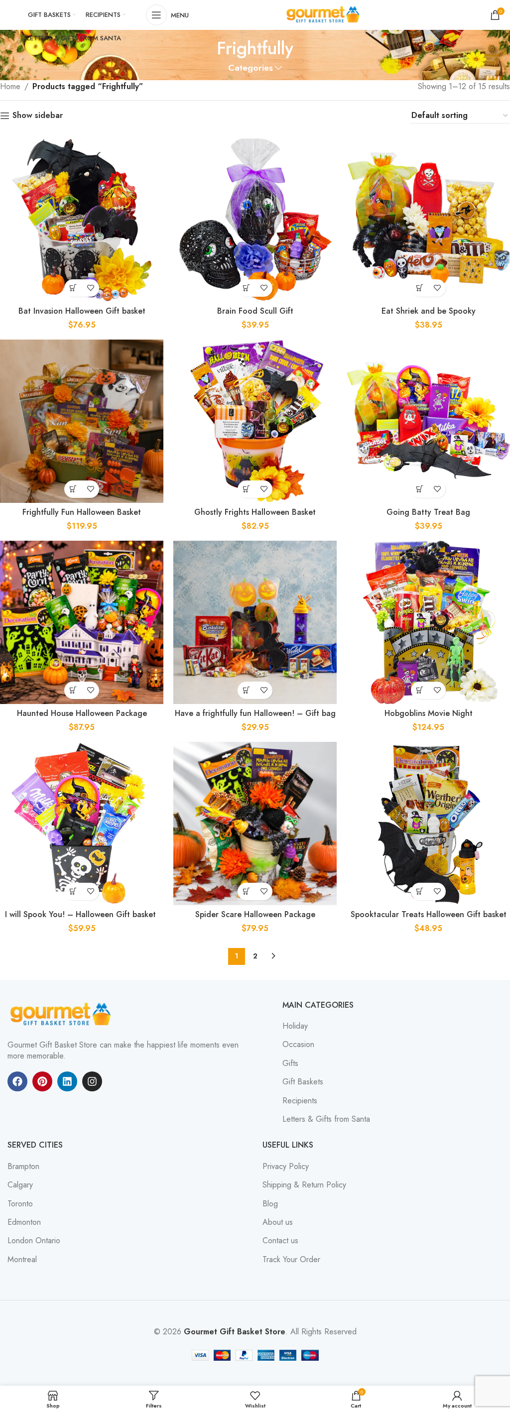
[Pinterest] (42, 1081)
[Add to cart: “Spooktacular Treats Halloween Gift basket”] (419, 891)
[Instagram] (92, 1081)
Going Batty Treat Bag (428, 512)
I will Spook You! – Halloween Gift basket (81, 914)
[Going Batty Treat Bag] (428, 421)
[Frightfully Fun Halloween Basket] (81, 421)
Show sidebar (37, 115)
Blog (270, 1203)
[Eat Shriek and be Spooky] (428, 220)
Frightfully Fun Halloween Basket (81, 512)
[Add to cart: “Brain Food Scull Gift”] (246, 288)
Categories (250, 68)
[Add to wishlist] (90, 288)
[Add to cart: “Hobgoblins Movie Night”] (419, 690)
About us (277, 1222)
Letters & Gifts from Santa (326, 1119)
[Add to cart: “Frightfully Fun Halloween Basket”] (73, 489)
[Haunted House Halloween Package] (81, 622)
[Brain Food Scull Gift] (255, 220)
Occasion (298, 1044)
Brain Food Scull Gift (255, 311)
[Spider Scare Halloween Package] (255, 823)
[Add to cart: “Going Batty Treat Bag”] (419, 489)
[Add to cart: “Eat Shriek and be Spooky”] (419, 288)
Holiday (295, 1026)
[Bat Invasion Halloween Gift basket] (81, 220)
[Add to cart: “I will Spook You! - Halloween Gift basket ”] (73, 891)
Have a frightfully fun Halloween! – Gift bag (255, 713)
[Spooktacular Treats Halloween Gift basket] (428, 823)
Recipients (299, 1100)
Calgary (20, 1184)
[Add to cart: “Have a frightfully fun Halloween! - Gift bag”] (246, 690)
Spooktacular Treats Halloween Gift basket (429, 914)
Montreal (22, 1259)
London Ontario (33, 1240)
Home (10, 86)
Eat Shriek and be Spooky (429, 311)
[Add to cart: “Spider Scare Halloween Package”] (246, 891)
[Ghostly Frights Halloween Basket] (255, 421)
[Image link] (62, 1013)
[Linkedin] (67, 1081)
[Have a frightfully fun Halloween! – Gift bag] (255, 622)
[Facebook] (17, 1081)
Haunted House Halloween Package (82, 713)
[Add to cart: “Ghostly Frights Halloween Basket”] (246, 489)
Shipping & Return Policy (304, 1184)
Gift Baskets (302, 1081)
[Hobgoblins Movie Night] (428, 622)
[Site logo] (324, 14)
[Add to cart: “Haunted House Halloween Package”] (73, 690)
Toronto (20, 1203)
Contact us (280, 1240)
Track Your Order (291, 1259)
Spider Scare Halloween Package (255, 914)
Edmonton (24, 1222)
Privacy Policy (285, 1166)
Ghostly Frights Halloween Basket (255, 512)
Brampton (23, 1166)
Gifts (290, 1063)
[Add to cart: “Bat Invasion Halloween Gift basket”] (73, 288)
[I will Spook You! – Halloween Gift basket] (81, 823)
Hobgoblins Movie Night (428, 713)
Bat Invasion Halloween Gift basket (81, 311)
